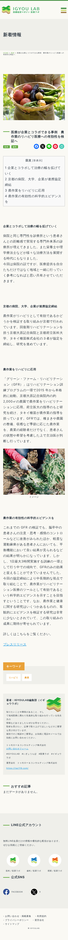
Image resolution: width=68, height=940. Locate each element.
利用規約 (41, 916)
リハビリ (13, 677)
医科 (6, 147)
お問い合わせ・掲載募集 (18, 916)
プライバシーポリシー (17, 920)
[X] (36, 894)
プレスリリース (14, 644)
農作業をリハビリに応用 (25, 190)
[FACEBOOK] (13, 894)
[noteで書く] (62, 147)
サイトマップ (12, 924)
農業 (27, 677)
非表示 (37, 160)
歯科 (15, 147)
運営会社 (39, 920)
